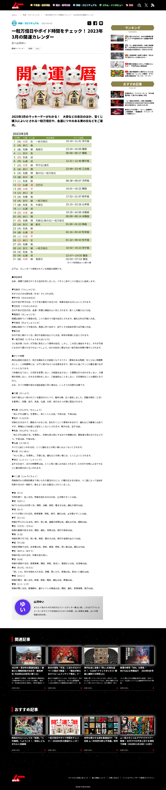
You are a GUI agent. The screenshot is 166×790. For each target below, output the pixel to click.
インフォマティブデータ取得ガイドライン (138, 778)
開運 (30, 48)
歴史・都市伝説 (63, 5)
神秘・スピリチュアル (86, 5)
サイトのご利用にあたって (78, 778)
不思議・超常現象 (41, 5)
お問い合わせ (114, 778)
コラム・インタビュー (112, 5)
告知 (131, 5)
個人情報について (98, 778)
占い (38, 48)
